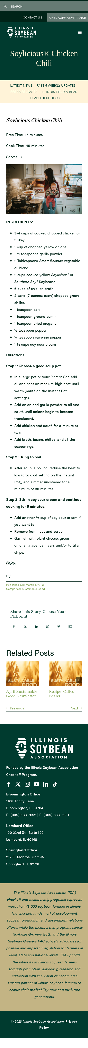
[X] (25, 626)
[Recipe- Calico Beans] (65, 663)
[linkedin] (45, 784)
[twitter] (17, 784)
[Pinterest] (58, 626)
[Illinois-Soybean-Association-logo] (21, 28)
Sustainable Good (33, 589)
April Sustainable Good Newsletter (21, 693)
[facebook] (8, 784)
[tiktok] (55, 784)
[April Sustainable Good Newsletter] (22, 663)
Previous (17, 707)
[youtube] (36, 784)
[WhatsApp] (47, 626)
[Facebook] (14, 626)
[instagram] (27, 784)
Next (74, 707)
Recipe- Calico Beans (61, 693)
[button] (9, 680)
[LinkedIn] (36, 626)
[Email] (70, 626)
